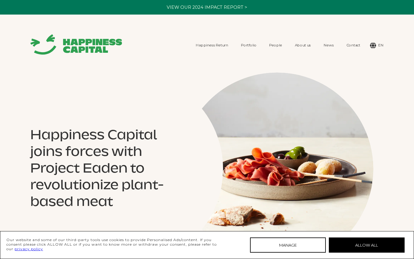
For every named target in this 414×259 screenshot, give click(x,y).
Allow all (366, 245)
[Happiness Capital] (76, 44)
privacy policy (29, 249)
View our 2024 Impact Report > (207, 7)
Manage (288, 245)
